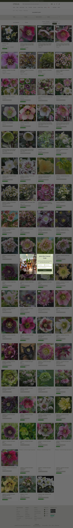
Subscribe (44, 270)
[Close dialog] (52, 255)
